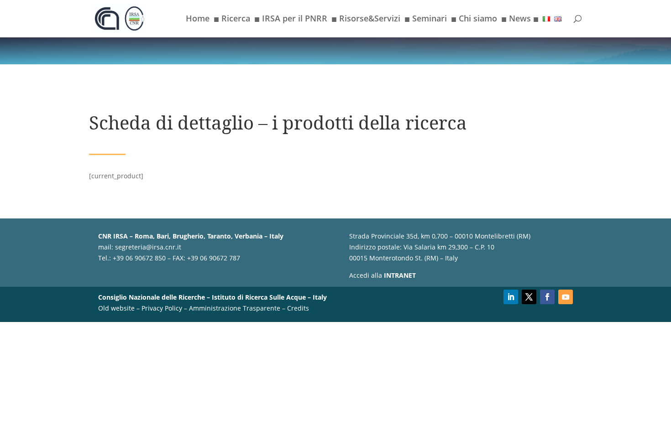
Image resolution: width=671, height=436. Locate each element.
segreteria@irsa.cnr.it (148, 247)
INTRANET (400, 275)
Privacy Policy (162, 308)
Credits (298, 308)
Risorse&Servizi (365, 20)
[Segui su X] (529, 297)
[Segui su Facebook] (547, 297)
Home (198, 19)
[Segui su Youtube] (565, 297)
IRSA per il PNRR (290, 20)
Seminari (425, 20)
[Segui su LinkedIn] (510, 297)
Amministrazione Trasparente (234, 308)
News (520, 20)
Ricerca (232, 20)
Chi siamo (474, 20)
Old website (116, 308)
